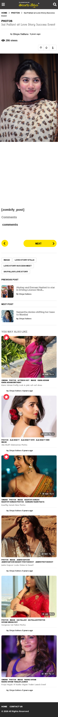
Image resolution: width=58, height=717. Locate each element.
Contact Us (16, 706)
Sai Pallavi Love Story (16, 271)
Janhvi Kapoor (23, 560)
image (7, 260)
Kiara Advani (43, 380)
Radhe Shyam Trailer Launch (14, 682)
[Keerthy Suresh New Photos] (29, 476)
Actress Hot (23, 380)
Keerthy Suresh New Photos (13, 505)
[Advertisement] (29, 174)
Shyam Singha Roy (9, 622)
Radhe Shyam (30, 680)
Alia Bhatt (15, 440)
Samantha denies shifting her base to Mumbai (35, 313)
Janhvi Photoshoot (44, 562)
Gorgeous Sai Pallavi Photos (13, 625)
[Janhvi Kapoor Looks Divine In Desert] (29, 536)
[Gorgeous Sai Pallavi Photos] (29, 596)
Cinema (4, 380)
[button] (3, 4)
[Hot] (6, 337)
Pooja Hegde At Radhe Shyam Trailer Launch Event (23, 685)
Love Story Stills (24, 260)
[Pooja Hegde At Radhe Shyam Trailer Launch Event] (29, 656)
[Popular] (6, 397)
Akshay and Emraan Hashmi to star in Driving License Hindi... (35, 288)
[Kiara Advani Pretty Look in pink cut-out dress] (29, 357)
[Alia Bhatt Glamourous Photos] (29, 416)
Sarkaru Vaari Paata (34, 502)
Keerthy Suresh (31, 500)
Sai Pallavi (21, 620)
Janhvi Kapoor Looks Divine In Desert (17, 565)
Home (4, 706)
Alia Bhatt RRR (42, 440)
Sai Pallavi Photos (36, 620)
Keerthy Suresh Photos (12, 502)
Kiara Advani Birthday (11, 382)
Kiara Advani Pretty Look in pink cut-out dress (21, 386)
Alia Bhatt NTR (27, 440)
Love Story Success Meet (18, 265)
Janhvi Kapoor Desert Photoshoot (17, 562)
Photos (6, 20)
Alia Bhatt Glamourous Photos (14, 445)
